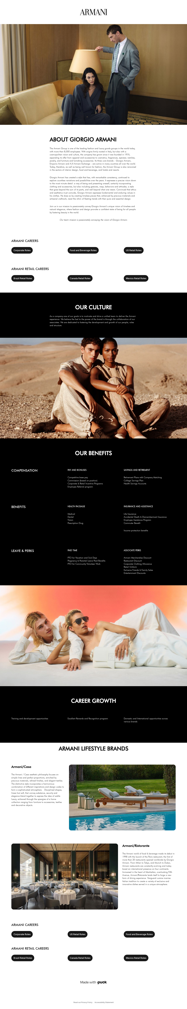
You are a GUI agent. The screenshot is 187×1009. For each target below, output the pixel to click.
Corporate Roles (22, 250)
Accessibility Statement (104, 1002)
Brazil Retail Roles (23, 278)
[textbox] (93, 178)
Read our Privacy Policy (83, 1002)
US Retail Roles (133, 250)
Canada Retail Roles (80, 278)
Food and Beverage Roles (83, 250)
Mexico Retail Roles (136, 278)
